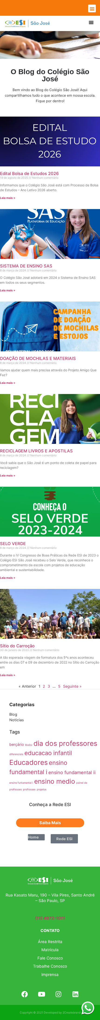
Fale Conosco (50, 958)
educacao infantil (48, 752)
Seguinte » (72, 686)
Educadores (28, 762)
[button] (92, 8)
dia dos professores (65, 743)
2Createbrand (71, 1012)
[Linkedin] (75, 994)
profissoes (29, 789)
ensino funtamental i (21, 782)
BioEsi (28, 745)
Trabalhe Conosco (50, 966)
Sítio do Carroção (17, 645)
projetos (42, 789)
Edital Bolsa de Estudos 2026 (29, 173)
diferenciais (16, 754)
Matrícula (50, 949)
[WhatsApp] (87, 1007)
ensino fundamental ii (72, 772)
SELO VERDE (13, 543)
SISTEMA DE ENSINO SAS (26, 266)
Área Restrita (50, 941)
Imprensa (50, 974)
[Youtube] (41, 994)
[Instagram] (58, 994)
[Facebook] (24, 994)
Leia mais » (7, 198)
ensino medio (54, 781)
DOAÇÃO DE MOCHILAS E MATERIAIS (38, 358)
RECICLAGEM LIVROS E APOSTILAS (36, 450)
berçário (16, 744)
